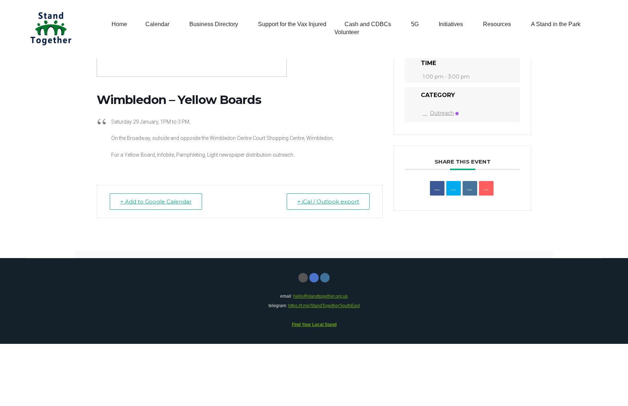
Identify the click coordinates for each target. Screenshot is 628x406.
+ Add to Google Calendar (156, 201)
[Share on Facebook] (437, 188)
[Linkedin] (470, 188)
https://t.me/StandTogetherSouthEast (324, 305)
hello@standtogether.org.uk (320, 296)
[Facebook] (314, 277)
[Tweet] (453, 188)
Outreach (442, 113)
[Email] (486, 188)
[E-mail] (303, 277)
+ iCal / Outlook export (328, 201)
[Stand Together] (51, 29)
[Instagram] (325, 277)
